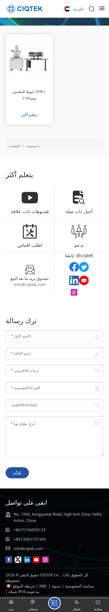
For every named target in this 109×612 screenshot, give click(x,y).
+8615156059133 (30, 529)
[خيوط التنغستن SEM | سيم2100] (29, 58)
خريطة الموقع (24, 585)
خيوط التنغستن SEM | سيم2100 (29, 94)
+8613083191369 (30, 539)
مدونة (56, 585)
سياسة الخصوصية (79, 585)
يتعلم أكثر (29, 114)
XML (43, 585)
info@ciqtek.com (30, 284)
